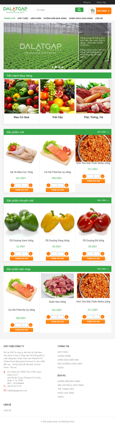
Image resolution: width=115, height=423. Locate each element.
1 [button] (52, 67)
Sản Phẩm (36, 18)
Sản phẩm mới (15, 132)
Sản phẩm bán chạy (19, 269)
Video (61, 367)
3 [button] (59, 67)
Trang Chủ (9, 18)
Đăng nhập (101, 2)
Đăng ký (87, 2)
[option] (57, 46)
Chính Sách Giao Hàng (81, 18)
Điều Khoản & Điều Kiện (70, 363)
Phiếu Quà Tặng (66, 392)
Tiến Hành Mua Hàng (19, 75)
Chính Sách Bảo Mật (68, 359)
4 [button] (62, 67)
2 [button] (56, 67)
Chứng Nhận (64, 355)
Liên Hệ (99, 18)
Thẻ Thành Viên (66, 389)
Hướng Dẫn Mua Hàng (55, 18)
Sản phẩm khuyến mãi (20, 200)
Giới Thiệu (23, 18)
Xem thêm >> (103, 131)
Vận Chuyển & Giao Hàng (71, 385)
